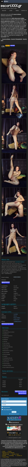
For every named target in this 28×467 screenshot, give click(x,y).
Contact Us (24, 10)
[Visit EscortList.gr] (14, 435)
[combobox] (14, 401)
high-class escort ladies (18, 18)
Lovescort (12, 443)
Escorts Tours (15, 454)
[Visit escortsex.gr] (14, 422)
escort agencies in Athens (8, 21)
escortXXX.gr (11, 5)
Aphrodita (15, 442)
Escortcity (19, 440)
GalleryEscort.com (18, 447)
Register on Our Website (8, 452)
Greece (22, 262)
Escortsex (3, 442)
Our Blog (11, 455)
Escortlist (24, 440)
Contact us (19, 455)
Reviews (4, 455)
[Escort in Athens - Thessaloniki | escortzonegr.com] (14, 430)
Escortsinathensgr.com (19, 446)
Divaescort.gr (16, 444)
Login (10, 10)
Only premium (6, 407)
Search (17, 10)
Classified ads (5, 454)
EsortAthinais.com (9, 447)
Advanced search (15, 414)
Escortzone (9, 440)
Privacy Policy (5, 457)
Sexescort (20, 442)
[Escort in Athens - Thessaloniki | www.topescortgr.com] (14, 424)
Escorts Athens (6, 39)
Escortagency (9, 442)
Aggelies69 (11, 446)
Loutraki (17, 262)
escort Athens (17, 14)
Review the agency (21, 391)
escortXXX (3, 36)
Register (4, 10)
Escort (9, 451)
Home (3, 451)
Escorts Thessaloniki (16, 39)
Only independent (7, 409)
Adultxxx (14, 440)
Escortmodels (6, 443)
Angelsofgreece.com (20, 443)
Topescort (3, 440)
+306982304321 (17, 321)
